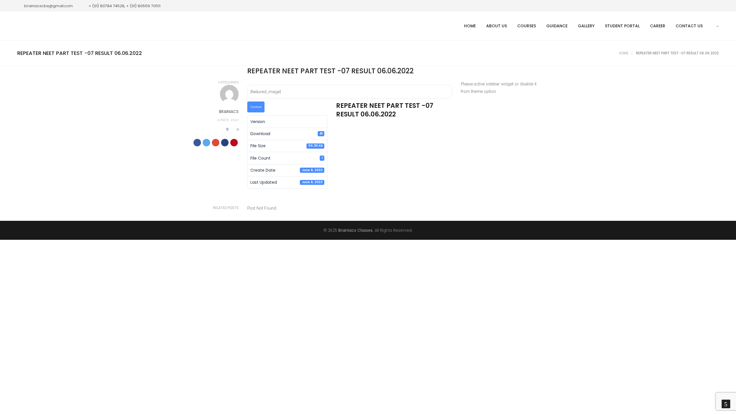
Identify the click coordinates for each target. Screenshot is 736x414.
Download (255, 107)
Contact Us (689, 26)
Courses (526, 26)
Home (470, 26)
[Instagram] (714, 6)
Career (657, 26)
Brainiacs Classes (355, 230)
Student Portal (622, 26)
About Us (496, 26)
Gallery (586, 26)
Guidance (557, 26)
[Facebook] (706, 6)
